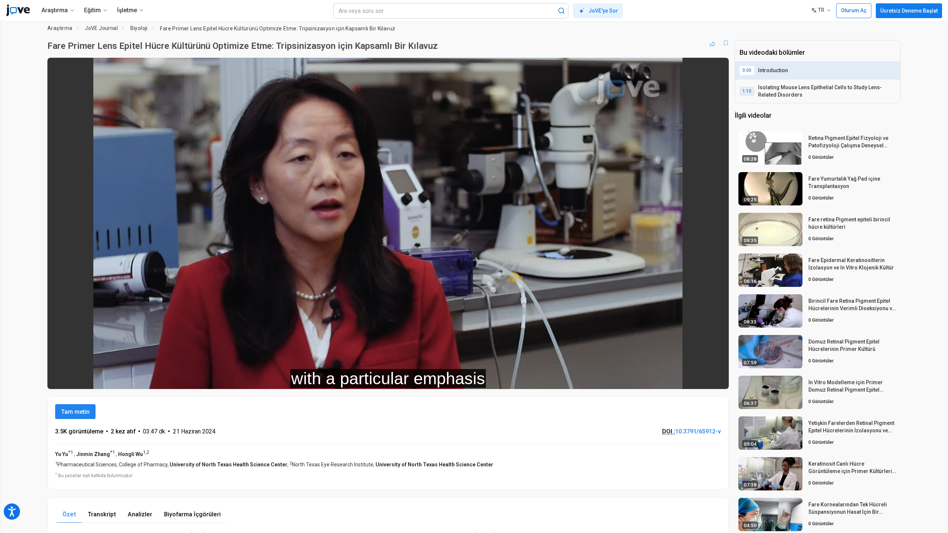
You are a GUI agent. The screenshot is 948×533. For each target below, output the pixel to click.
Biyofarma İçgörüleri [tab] (192, 514)
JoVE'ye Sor (603, 11)
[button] (717, 68)
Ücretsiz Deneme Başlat (909, 11)
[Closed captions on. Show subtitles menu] (700, 378)
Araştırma (60, 28)
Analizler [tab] (140, 514)
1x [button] (685, 378)
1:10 (746, 91)
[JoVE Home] (18, 10)
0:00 (746, 70)
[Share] (712, 43)
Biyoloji (139, 28)
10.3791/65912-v (698, 431)
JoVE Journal (101, 28)
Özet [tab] (69, 514)
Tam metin (75, 411)
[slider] (347, 378)
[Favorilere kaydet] (726, 43)
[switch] (642, 378)
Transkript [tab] (102, 514)
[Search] (561, 10)
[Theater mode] (717, 378)
